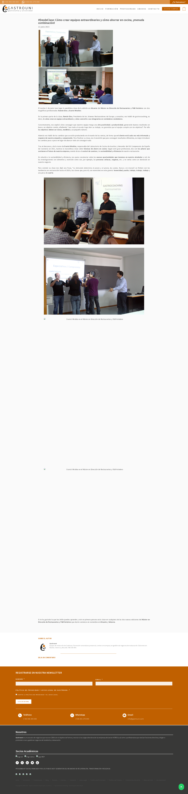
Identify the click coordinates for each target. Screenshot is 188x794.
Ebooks (142, 9)
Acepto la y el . (38, 694)
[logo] (17, 9)
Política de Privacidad (35, 694)
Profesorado (128, 9)
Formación (111, 9)
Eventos (63, 780)
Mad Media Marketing (62, 785)
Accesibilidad (161, 780)
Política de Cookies (115, 780)
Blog (47, 780)
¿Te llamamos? (179, 2)
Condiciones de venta (132, 780)
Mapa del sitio (148, 780)
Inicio (100, 9)
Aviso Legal (53, 694)
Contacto (154, 9)
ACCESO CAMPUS (171, 9)
